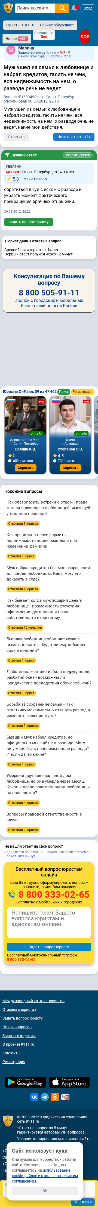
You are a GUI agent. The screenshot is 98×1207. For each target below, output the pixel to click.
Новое (16, 38)
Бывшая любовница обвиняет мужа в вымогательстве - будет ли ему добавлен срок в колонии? (47, 645)
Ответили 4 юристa (23, 589)
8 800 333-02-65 (53, 894)
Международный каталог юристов (33, 1001)
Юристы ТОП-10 (20, 25)
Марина (26, 48)
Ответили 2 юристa (23, 830)
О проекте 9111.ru (18, 1044)
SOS (85, 37)
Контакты (11, 1053)
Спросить (25, 468)
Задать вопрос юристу (28, 222)
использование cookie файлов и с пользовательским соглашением (45, 1175)
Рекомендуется (78, 155)
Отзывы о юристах (19, 1009)
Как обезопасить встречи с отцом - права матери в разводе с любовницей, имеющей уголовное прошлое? (48, 508)
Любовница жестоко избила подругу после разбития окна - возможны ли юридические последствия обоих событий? (49, 677)
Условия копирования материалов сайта (54, 1139)
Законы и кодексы (19, 1035)
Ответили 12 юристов (25, 627)
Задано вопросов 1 (33, 52)
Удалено (13, 166)
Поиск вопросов (17, 1027)
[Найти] (62, 8)
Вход (88, 8)
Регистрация (83, 392)
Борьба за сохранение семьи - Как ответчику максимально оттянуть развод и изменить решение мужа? (48, 710)
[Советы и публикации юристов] (8, 8)
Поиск (64, 392)
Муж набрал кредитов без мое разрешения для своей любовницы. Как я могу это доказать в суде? (48, 573)
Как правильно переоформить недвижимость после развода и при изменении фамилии (42, 540)
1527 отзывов (30, 179)
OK (45, 1191)
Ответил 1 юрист (21, 556)
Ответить (16, 137)
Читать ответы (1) (73, 137)
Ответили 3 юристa (23, 524)
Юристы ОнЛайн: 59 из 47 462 (30, 391)
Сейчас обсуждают (57, 25)
